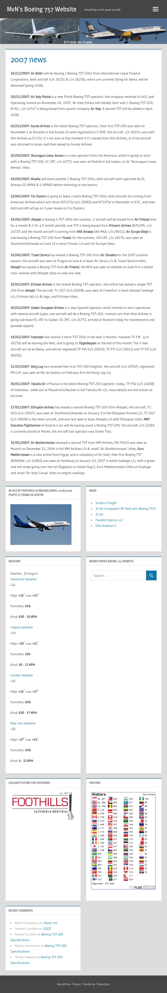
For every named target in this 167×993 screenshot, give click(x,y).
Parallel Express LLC (109, 520)
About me (50, 923)
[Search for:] (118, 576)
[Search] (151, 576)
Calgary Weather (21, 627)
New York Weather (23, 723)
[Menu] (155, 9)
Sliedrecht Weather (23, 579)
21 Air (99, 514)
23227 (47, 928)
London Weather (21, 675)
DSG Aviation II (106, 526)
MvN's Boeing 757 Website (41, 9)
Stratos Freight (106, 503)
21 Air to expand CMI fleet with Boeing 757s (126, 508)
